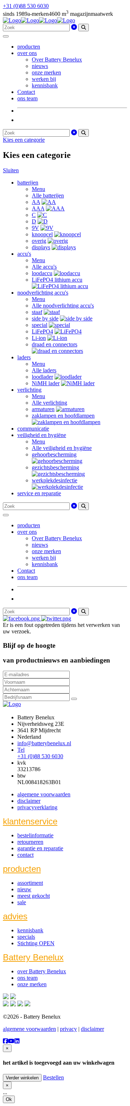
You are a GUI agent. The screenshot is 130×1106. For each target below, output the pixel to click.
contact (25, 855)
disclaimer (28, 801)
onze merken (46, 72)
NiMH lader (46, 383)
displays (41, 247)
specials (26, 937)
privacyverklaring (37, 807)
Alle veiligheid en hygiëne (62, 448)
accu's (24, 254)
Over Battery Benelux (57, 59)
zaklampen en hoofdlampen (63, 416)
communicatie (33, 428)
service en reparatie (39, 493)
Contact (26, 92)
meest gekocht (33, 896)
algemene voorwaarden (43, 794)
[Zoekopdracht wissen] (74, 27)
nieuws (40, 66)
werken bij (44, 79)
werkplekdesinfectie (54, 480)
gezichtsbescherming (55, 467)
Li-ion (39, 338)
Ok (9, 1099)
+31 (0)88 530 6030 (26, 6)
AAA (38, 208)
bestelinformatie (35, 835)
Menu (38, 189)
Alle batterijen (48, 195)
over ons (27, 53)
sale (21, 902)
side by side (45, 318)
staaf (37, 312)
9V (35, 228)
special (39, 325)
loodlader (42, 377)
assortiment (30, 883)
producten (28, 47)
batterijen (27, 182)
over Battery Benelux (41, 971)
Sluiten (11, 170)
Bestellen (53, 1077)
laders (24, 357)
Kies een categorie (24, 140)
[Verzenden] (74, 699)
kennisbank (45, 85)
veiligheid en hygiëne (41, 435)
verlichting (29, 390)
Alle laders (44, 370)
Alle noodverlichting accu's (63, 305)
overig (39, 241)
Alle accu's (44, 267)
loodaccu (42, 273)
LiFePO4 (42, 331)
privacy (68, 1029)
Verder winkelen (22, 1077)
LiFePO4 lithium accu (57, 280)
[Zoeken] (83, 27)
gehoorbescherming (54, 454)
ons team (27, 98)
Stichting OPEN (36, 943)
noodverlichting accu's (42, 293)
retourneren (30, 842)
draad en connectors (54, 344)
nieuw (24, 889)
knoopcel (42, 234)
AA (36, 202)
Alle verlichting (49, 403)
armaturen (43, 409)
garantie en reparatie (40, 848)
